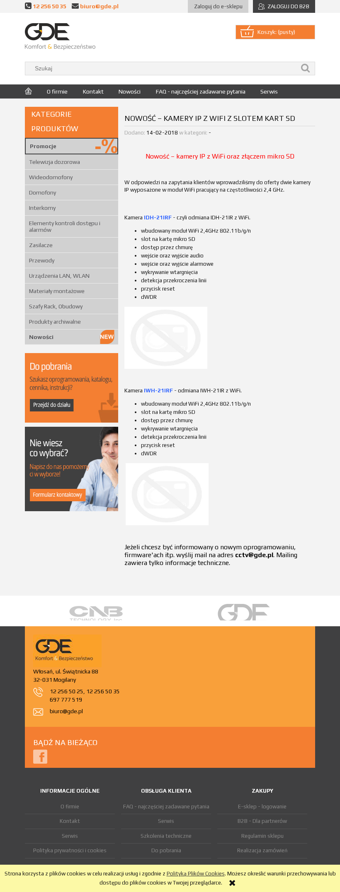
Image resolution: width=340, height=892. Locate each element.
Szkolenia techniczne (166, 836)
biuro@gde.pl (99, 6)
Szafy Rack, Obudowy (56, 306)
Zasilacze (41, 245)
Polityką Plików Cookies (196, 873)
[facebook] (40, 756)
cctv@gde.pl (254, 555)
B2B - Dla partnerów (262, 821)
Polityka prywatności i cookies (70, 850)
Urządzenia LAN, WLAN (59, 275)
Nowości (41, 337)
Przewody (41, 260)
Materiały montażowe (57, 291)
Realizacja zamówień (262, 850)
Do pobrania (166, 850)
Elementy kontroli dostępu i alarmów (64, 226)
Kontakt (70, 821)
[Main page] (60, 36)
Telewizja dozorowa (54, 162)
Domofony (42, 192)
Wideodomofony (51, 177)
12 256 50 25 (66, 691)
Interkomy (42, 207)
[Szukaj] (305, 68)
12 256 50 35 (49, 6)
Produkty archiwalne (55, 321)
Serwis (70, 836)
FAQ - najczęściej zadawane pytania (166, 806)
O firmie (70, 806)
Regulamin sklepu (262, 836)
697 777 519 (66, 699)
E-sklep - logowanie (262, 806)
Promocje (43, 146)
